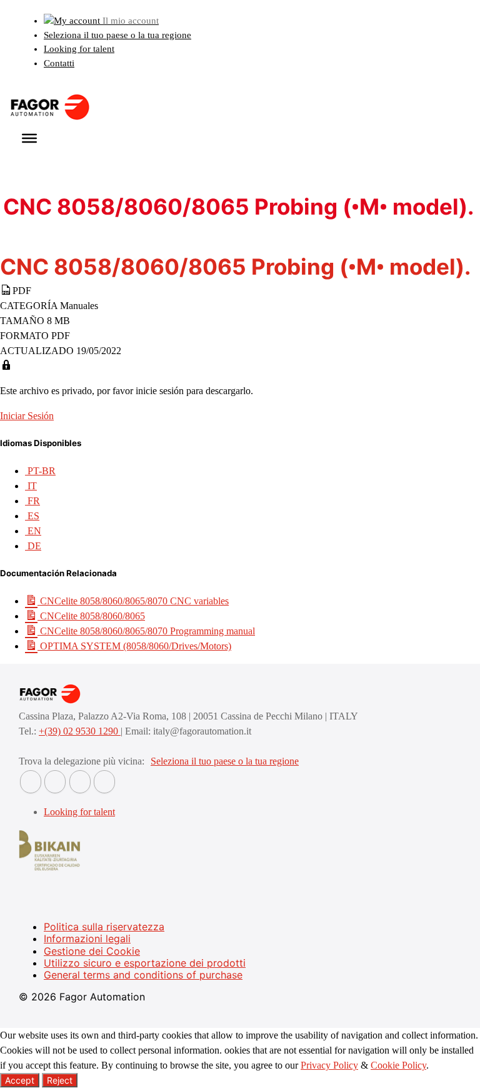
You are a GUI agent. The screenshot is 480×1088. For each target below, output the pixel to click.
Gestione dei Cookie (92, 951)
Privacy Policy (329, 1065)
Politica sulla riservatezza (104, 926)
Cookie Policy (398, 1065)
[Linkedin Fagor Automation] (55, 781)
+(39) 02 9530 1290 (80, 731)
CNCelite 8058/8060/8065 (91, 616)
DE (33, 546)
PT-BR (40, 470)
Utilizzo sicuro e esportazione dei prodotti (145, 963)
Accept (19, 1080)
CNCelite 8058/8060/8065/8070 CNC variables (133, 601)
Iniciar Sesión (27, 415)
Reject (59, 1080)
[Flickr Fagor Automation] (30, 781)
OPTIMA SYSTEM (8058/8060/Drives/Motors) (134, 646)
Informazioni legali (87, 938)
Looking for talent (79, 49)
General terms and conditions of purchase (143, 975)
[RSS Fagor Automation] (104, 781)
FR (32, 501)
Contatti (59, 63)
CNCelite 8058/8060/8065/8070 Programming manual (146, 631)
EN (33, 531)
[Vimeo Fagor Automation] (80, 781)
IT (31, 485)
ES (32, 516)
